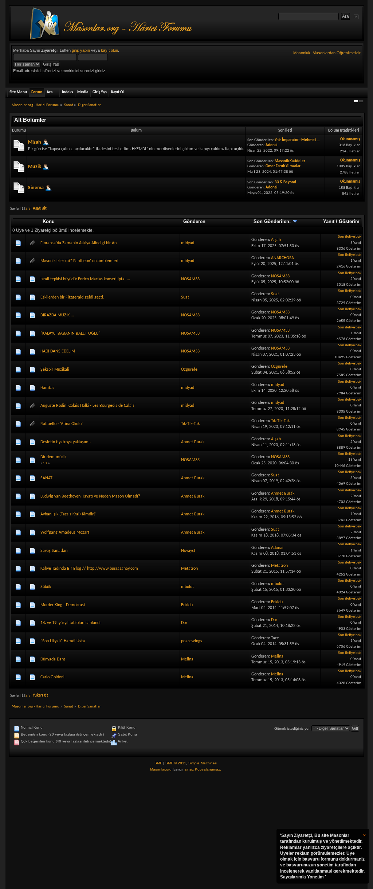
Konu (49, 221)
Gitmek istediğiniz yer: (292, 728)
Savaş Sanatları (54, 551)
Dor (184, 623)
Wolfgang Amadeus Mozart (64, 532)
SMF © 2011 (175, 763)
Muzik (34, 166)
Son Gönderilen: (273, 221)
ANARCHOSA (282, 258)
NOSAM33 (190, 279)
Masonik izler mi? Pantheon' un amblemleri (79, 261)
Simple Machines (202, 763)
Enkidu (187, 605)
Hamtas (47, 388)
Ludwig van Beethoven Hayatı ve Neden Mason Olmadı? (90, 496)
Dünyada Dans (53, 659)
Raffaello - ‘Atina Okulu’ (61, 424)
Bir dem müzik (53, 457)
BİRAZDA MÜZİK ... (57, 315)
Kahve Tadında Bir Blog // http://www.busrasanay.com (89, 568)
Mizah (34, 142)
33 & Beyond (285, 182)
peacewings (191, 641)
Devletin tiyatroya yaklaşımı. (65, 442)
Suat (185, 297)
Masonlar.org (161, 769)
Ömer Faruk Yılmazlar (283, 166)
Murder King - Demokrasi (62, 605)
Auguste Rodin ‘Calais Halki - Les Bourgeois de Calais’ (88, 405)
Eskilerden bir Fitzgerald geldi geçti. (72, 297)
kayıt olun (109, 50)
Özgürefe (189, 369)
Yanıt (328, 221)
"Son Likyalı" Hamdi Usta (62, 641)
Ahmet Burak (192, 442)
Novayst (188, 551)
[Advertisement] (186, 831)
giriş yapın (81, 50)
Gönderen (194, 221)
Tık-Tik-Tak (190, 424)
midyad (187, 243)
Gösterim (349, 221)
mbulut (187, 587)
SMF (158, 763)
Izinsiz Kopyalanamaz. (202, 769)
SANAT (46, 478)
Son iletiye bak (349, 237)
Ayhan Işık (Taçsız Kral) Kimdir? (68, 514)
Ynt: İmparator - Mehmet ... (297, 140)
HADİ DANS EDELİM (57, 351)
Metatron (189, 568)
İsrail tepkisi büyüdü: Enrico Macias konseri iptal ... (85, 279)
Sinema (36, 188)
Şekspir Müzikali (54, 369)
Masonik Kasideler (290, 161)
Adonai (272, 145)
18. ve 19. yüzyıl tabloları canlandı (70, 623)
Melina (187, 659)
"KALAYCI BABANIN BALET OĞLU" (70, 333)
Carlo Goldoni (52, 677)
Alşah (276, 240)
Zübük (45, 587)
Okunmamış (350, 139)
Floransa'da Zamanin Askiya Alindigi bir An (78, 243)
